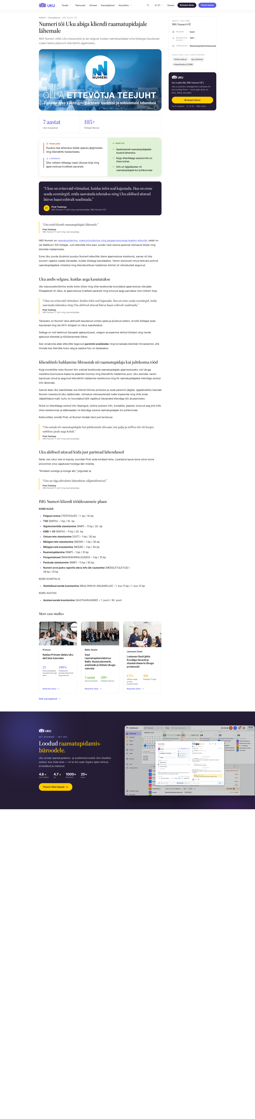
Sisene (170, 5)
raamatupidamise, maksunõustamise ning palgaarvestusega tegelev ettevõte (102, 240)
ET (159, 5)
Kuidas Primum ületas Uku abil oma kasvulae (58, 656)
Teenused (80, 5)
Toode (65, 5)
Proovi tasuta (207, 5)
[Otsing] (148, 5)
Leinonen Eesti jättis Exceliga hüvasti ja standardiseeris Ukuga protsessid (140, 661)
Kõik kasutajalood (48, 698)
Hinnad (93, 5)
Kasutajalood (107, 5)
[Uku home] (47, 5)
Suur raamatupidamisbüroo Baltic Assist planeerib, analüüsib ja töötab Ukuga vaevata (100, 661)
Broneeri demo (187, 5)
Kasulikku (124, 5)
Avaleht (42, 17)
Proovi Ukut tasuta (55, 786)
